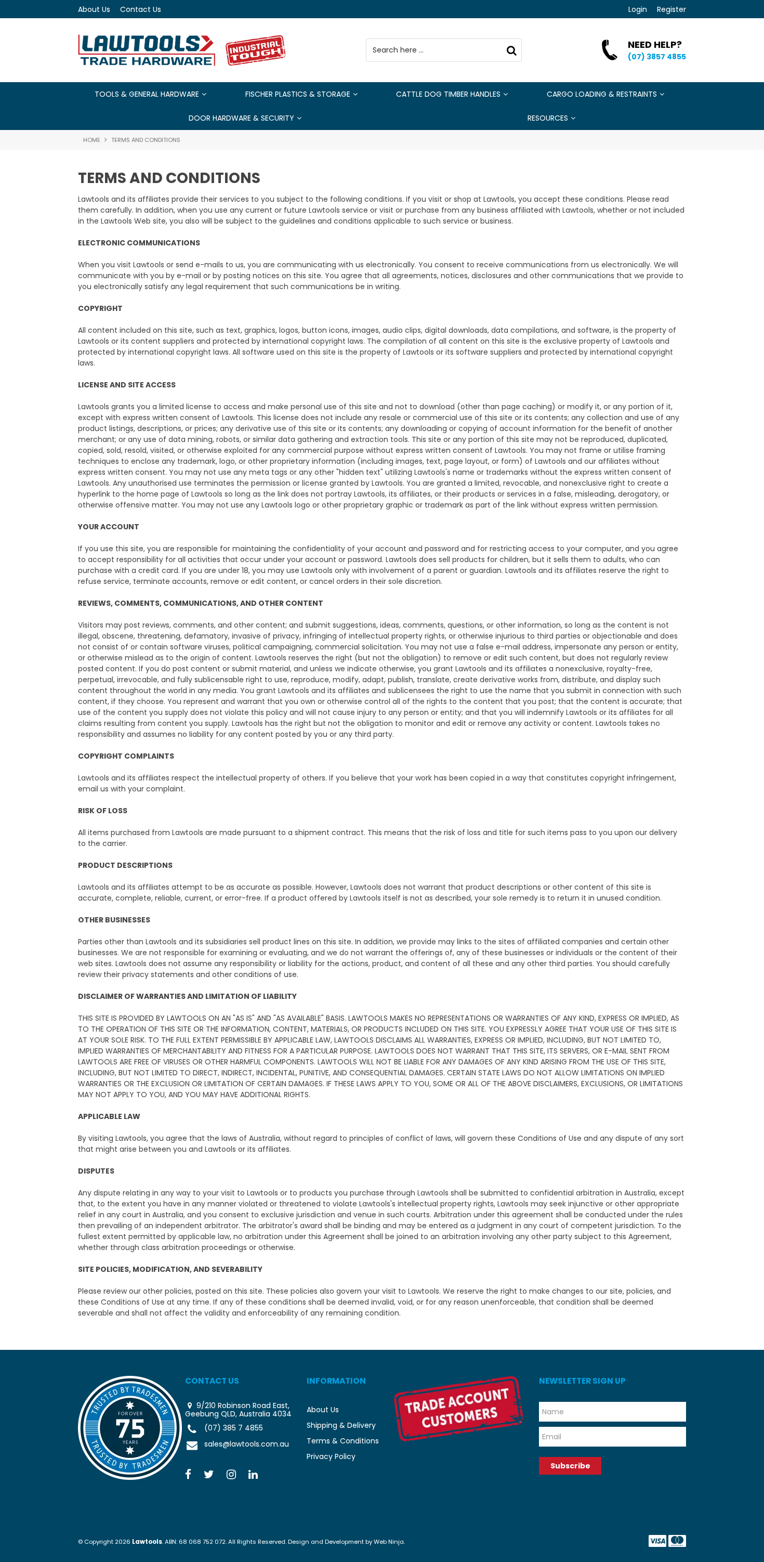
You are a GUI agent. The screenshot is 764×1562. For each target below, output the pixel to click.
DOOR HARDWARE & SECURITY (241, 118)
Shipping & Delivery (341, 1425)
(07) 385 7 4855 (233, 1428)
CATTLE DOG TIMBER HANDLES (448, 94)
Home (91, 140)
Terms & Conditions (343, 1441)
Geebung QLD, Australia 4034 (238, 1414)
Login (637, 9)
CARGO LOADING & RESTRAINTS (602, 94)
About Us (94, 9)
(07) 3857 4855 (657, 56)
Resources (548, 118)
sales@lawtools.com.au (246, 1444)
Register (671, 9)
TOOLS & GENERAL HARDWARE (147, 94)
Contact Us (140, 9)
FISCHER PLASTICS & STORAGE (297, 94)
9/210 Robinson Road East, (241, 1405)
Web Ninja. (389, 1542)
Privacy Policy (331, 1456)
